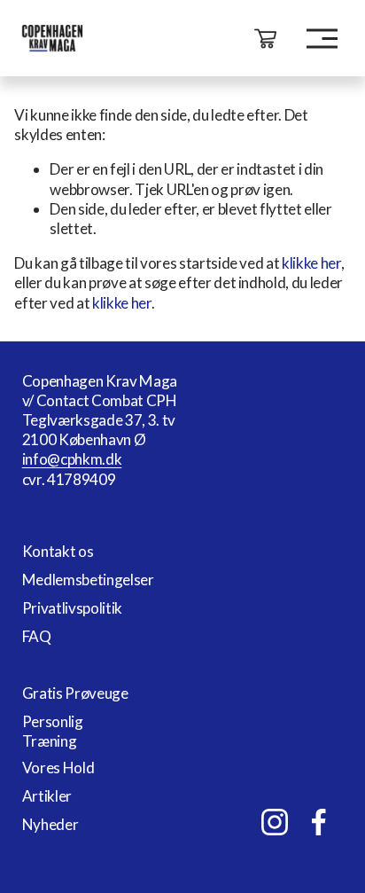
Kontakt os (58, 551)
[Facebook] (319, 822)
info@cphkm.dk (72, 459)
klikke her (311, 263)
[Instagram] (274, 822)
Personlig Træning (52, 731)
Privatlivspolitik (72, 608)
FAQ (36, 636)
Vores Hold (58, 767)
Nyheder (50, 824)
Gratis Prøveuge (75, 693)
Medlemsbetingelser (88, 579)
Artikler (47, 796)
